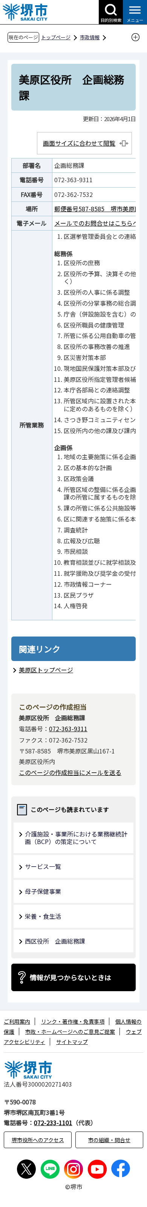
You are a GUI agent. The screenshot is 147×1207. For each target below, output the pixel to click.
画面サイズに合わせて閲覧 (79, 143)
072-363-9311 (68, 728)
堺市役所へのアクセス (38, 1140)
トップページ (55, 37)
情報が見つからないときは (70, 977)
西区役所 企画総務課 (55, 941)
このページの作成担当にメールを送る (70, 772)
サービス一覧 (43, 866)
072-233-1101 (53, 1122)
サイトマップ (72, 1042)
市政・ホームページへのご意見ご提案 (70, 1031)
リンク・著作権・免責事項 (72, 1021)
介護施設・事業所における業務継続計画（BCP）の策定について (76, 837)
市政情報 (90, 37)
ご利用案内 (17, 1021)
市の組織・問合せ (109, 1140)
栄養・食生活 (43, 916)
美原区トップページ (46, 669)
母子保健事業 (43, 891)
